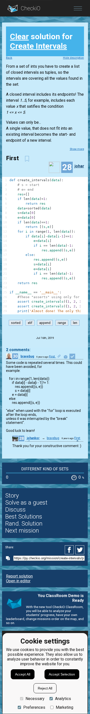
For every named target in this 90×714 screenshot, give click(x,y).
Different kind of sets (44, 469)
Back (9, 57)
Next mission (22, 530)
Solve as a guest (26, 502)
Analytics (63, 698)
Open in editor (18, 581)
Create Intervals (38, 46)
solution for (41, 41)
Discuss (15, 509)
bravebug (27, 356)
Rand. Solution (23, 523)
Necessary (35, 698)
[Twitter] (80, 549)
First (52, 356)
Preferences (34, 707)
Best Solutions (23, 516)
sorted (15, 323)
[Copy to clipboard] (9, 558)
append (44, 323)
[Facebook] (70, 549)
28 (21, 438)
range (62, 323)
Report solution (19, 576)
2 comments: (18, 349)
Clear (19, 36)
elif (30, 323)
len (75, 323)
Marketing (64, 707)
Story (12, 495)
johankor (33, 438)
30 (15, 356)
